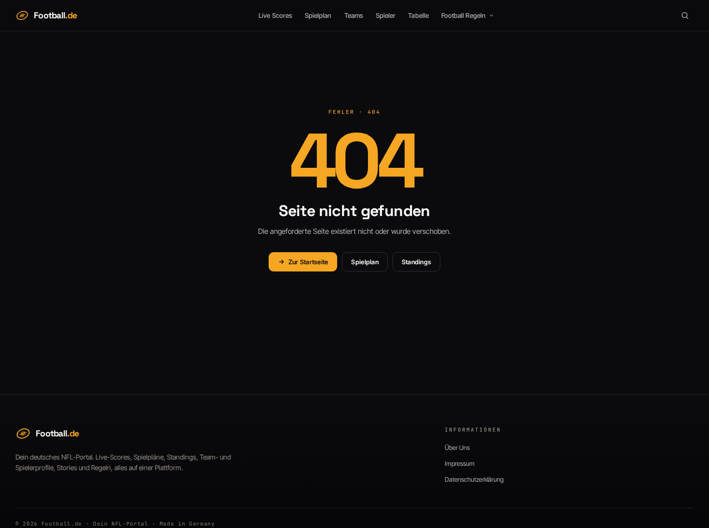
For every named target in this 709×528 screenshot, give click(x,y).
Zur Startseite (308, 262)
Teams (353, 15)
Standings (416, 262)
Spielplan (318, 15)
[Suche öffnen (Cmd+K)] (685, 15)
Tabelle (418, 15)
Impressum (460, 463)
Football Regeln (463, 15)
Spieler (385, 15)
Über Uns (457, 447)
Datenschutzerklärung (474, 479)
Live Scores (275, 15)
